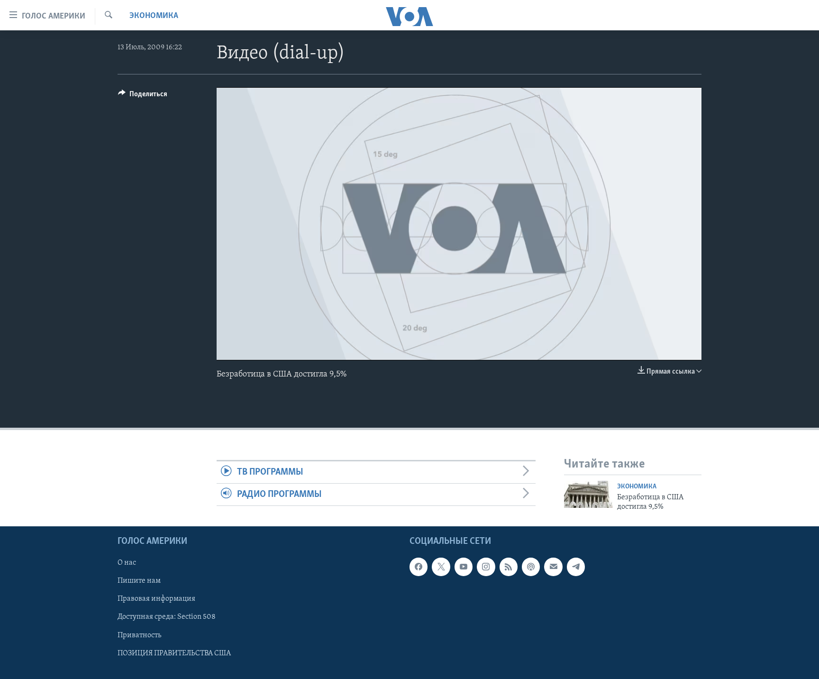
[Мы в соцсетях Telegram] (576, 567)
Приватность (139, 635)
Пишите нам (139, 581)
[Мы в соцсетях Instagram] (486, 567)
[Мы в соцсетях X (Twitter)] (441, 567)
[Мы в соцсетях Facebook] (419, 567)
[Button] (142, 96)
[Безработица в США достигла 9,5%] (588, 494)
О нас (127, 563)
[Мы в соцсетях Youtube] (464, 567)
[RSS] (509, 567)
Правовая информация (156, 599)
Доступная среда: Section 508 (167, 617)
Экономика (153, 16)
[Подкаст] (531, 567)
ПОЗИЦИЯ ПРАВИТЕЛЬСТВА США (174, 653)
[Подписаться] (553, 567)
